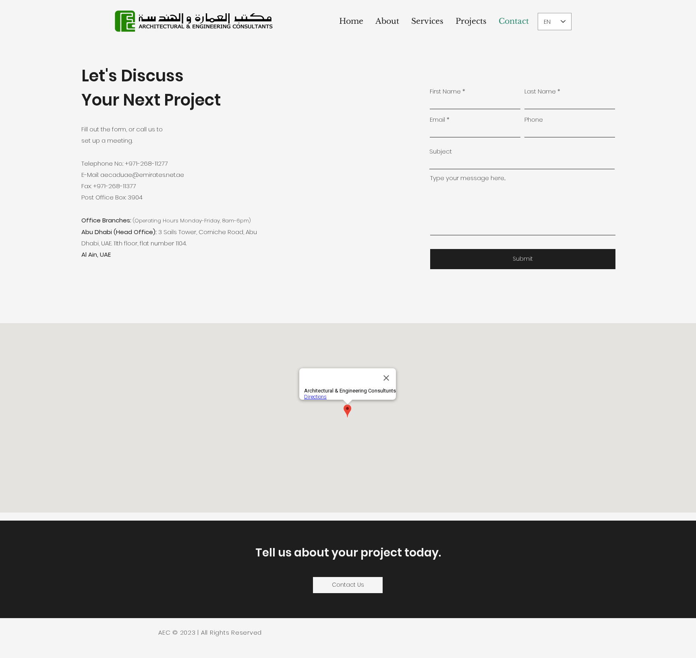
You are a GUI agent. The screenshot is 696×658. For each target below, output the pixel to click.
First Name (445, 91)
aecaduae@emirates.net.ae (142, 174)
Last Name (540, 91)
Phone (533, 119)
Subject (440, 151)
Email (437, 119)
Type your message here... (467, 178)
